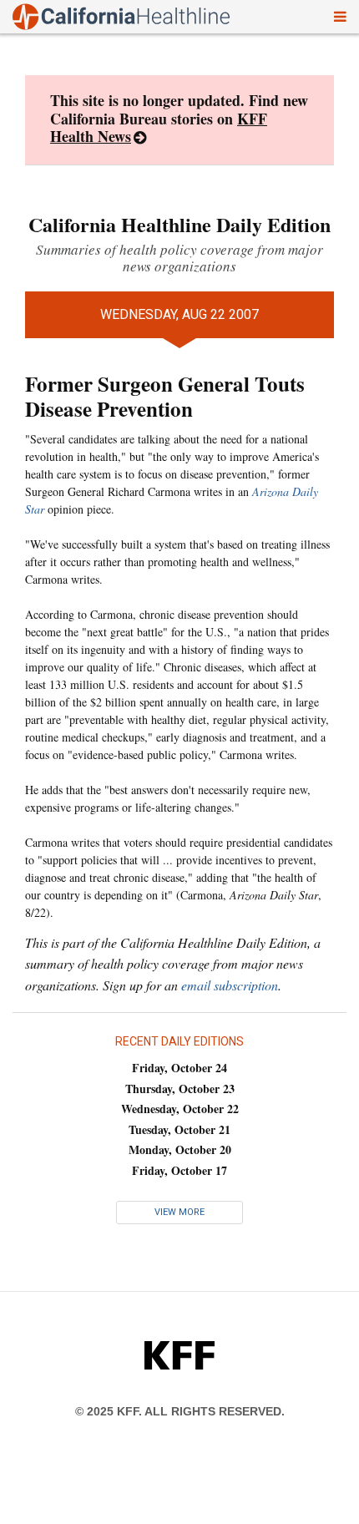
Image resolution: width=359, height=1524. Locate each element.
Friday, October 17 (179, 1170)
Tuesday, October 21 (179, 1129)
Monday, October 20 (180, 1149)
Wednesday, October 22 (180, 1108)
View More (179, 1212)
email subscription (229, 985)
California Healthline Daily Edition (179, 224)
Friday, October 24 (179, 1067)
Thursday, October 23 (180, 1088)
